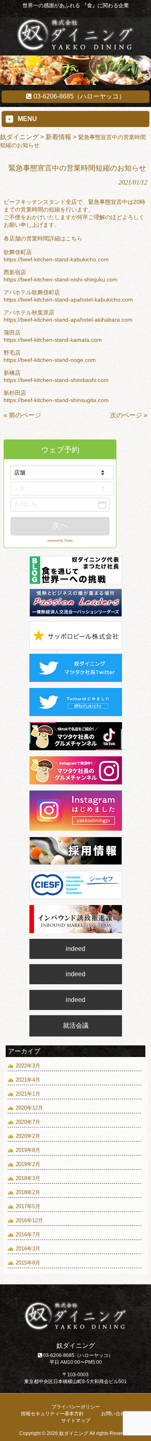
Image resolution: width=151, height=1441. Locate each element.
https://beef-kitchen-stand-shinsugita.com (56, 400)
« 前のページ (22, 415)
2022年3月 (28, 1066)
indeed (75, 948)
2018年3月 (28, 1178)
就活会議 (76, 1025)
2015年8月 (28, 1263)
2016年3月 (28, 1249)
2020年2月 (28, 1136)
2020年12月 (29, 1108)
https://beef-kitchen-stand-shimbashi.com (56, 380)
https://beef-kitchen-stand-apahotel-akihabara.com (68, 319)
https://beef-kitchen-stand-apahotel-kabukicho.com (68, 299)
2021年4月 (28, 1080)
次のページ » (128, 415)
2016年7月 (28, 1235)
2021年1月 (28, 1094)
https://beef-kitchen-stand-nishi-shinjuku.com (61, 279)
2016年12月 (29, 1220)
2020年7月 (28, 1122)
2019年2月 (28, 1164)
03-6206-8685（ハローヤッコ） (78, 96)
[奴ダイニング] (75, 49)
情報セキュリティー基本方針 (52, 1413)
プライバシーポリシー (76, 1407)
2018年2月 (28, 1192)
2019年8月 (28, 1150)
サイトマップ (75, 1420)
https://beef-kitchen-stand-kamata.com (53, 340)
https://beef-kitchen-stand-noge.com (50, 360)
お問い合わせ (115, 1413)
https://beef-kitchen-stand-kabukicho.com (56, 259)
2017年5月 (28, 1206)
